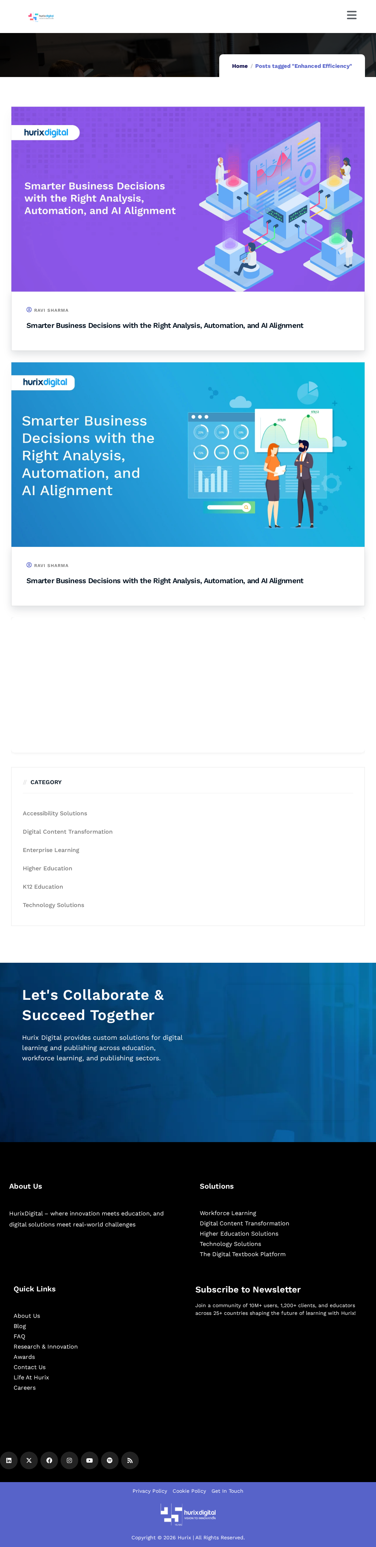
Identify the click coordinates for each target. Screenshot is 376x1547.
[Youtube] (89, 1460)
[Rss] (130, 1460)
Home (240, 66)
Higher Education (47, 868)
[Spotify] (110, 1460)
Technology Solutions (53, 904)
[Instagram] (69, 1460)
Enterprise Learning (51, 849)
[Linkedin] (9, 1460)
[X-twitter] (29, 1460)
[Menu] (351, 15)
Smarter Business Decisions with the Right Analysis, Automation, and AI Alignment (164, 325)
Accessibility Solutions (55, 813)
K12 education (43, 886)
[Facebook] (49, 1460)
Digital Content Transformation (68, 831)
